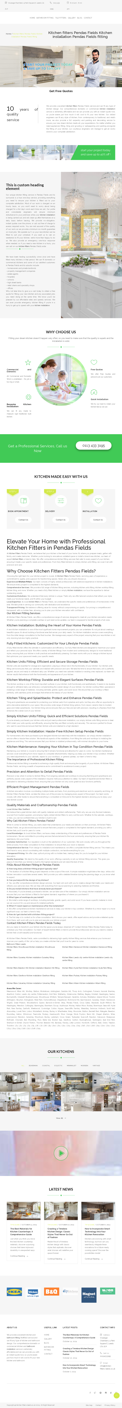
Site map (89, 1405)
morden (84, 1065)
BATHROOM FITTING (45, 18)
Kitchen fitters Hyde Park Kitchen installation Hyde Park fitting (87, 968)
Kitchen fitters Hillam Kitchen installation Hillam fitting (83, 983)
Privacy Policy (110, 1405)
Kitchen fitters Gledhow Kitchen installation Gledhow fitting (31, 976)
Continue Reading (17, 1256)
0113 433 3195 (93, 445)
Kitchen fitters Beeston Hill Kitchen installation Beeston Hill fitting (33, 968)
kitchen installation (107, 109)
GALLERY (72, 18)
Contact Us (23, 520)
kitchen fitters (71, 106)
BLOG (79, 18)
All (22, 1065)
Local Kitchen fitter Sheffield (18, 809)
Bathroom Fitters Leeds (16, 944)
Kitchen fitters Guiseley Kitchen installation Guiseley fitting (30, 957)
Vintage (96, 1065)
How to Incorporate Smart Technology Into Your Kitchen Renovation (97, 1232)
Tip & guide (15, 1225)
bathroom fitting (13, 1338)
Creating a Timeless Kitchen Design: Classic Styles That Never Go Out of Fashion (78, 1351)
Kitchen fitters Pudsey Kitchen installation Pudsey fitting (84, 976)
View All (59, 1118)
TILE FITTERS (60, 18)
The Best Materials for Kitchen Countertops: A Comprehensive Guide (21, 1232)
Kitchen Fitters (14, 553)
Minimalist (71, 1065)
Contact (98, 1405)
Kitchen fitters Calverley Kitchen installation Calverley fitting (31, 983)
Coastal (46, 1065)
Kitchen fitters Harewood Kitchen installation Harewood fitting (87, 947)
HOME (32, 18)
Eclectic (58, 1065)
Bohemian (33, 1065)
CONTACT (88, 18)
